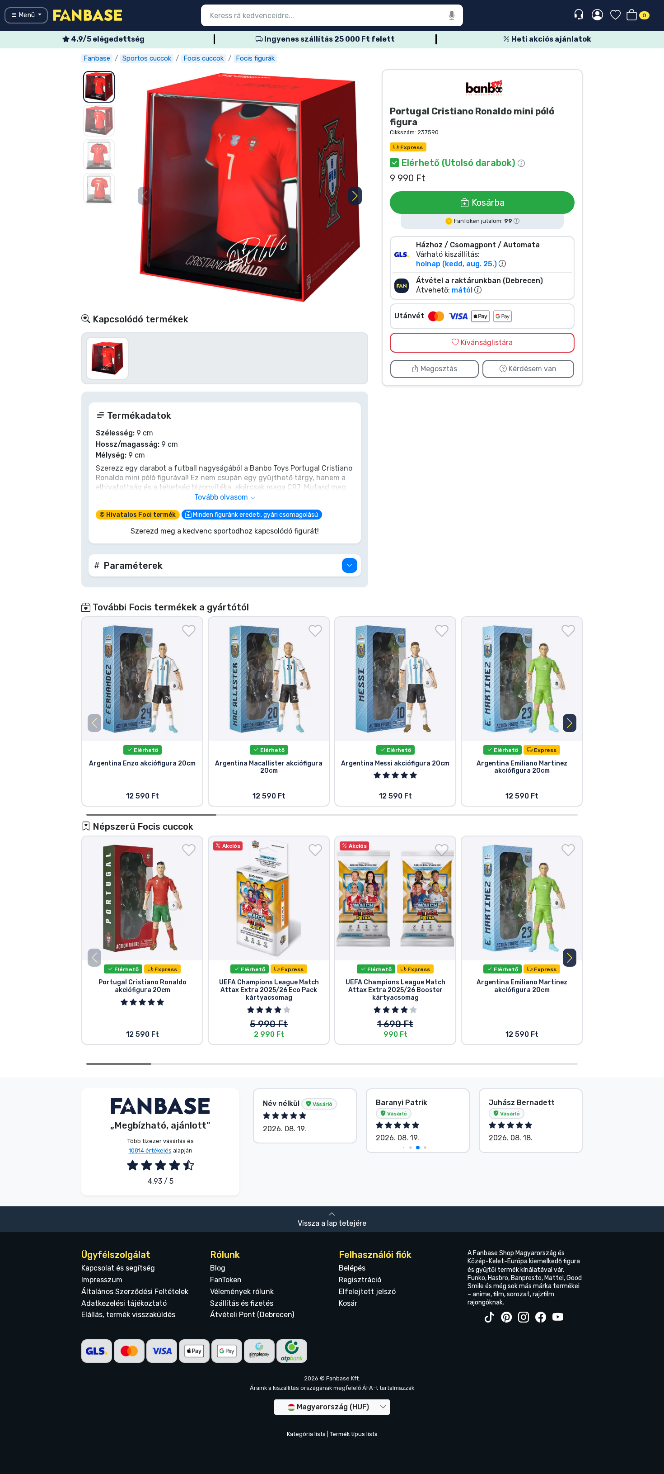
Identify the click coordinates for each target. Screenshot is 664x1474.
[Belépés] (597, 15)
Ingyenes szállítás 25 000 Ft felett (329, 39)
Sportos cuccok (146, 58)
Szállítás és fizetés (241, 1303)
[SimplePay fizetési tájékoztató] (259, 1350)
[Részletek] (349, 565)
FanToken (226, 1280)
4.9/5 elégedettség (107, 39)
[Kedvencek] (615, 15)
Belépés (352, 1268)
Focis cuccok (203, 58)
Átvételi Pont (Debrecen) (252, 1314)
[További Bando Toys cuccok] (484, 88)
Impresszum (101, 1280)
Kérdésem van (531, 368)
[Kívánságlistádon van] (188, 630)
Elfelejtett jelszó (367, 1291)
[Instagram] (523, 1317)
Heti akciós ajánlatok (550, 39)
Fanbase (97, 58)
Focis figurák (255, 58)
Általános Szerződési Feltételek (134, 1291)
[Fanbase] (87, 14)
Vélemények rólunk (242, 1291)
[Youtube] (557, 1317)
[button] (355, 195)
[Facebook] (540, 1317)
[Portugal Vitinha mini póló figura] (107, 358)
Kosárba (487, 202)
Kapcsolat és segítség (118, 1268)
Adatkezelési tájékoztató (124, 1303)
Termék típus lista (354, 1434)
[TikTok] (489, 1317)
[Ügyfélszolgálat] (579, 14)
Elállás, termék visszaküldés (128, 1314)
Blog (217, 1268)
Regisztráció (360, 1280)
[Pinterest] (506, 1317)
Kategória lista (306, 1434)
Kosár (348, 1303)
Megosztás (438, 368)
